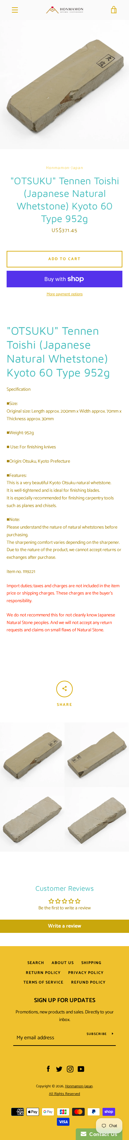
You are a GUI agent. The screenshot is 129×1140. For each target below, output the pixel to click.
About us (63, 963)
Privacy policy (86, 973)
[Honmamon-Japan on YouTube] (81, 1069)
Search (35, 963)
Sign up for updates (64, 1000)
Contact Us (101, 1134)
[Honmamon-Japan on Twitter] (59, 1069)
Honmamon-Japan (79, 1086)
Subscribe (97, 1034)
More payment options (65, 294)
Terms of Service (43, 982)
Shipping (91, 963)
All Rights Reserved (64, 1094)
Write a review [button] (64, 926)
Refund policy (88, 982)
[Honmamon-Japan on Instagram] (70, 1069)
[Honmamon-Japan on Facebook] (48, 1069)
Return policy (43, 973)
